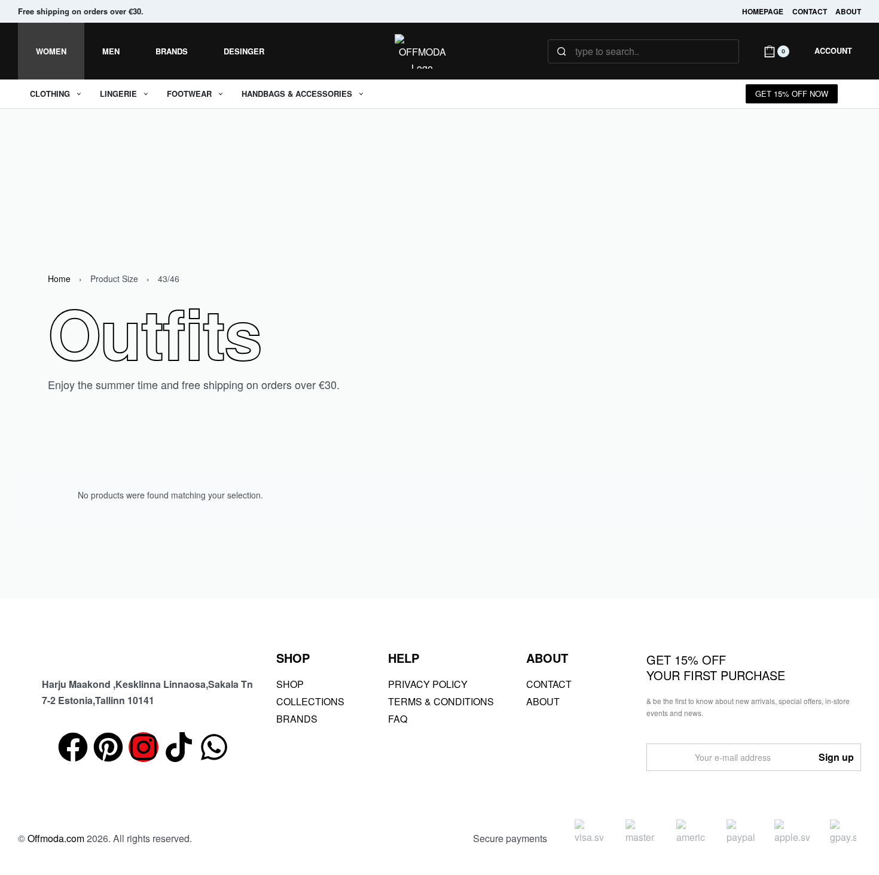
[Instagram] (143, 747)
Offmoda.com (56, 838)
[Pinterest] (108, 747)
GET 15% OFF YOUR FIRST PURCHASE (715, 667)
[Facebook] (73, 747)
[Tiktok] (179, 747)
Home (59, 278)
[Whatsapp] (214, 747)
